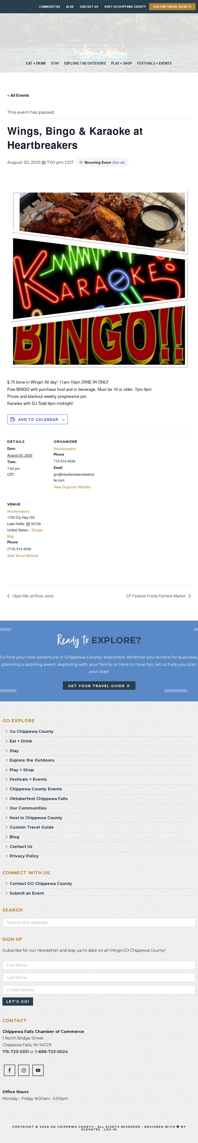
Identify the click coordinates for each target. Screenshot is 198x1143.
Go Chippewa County (32, 731)
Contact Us (89, 6)
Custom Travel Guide (170, 6)
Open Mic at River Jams (33, 596)
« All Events (18, 95)
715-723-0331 (15, 1051)
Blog (70, 6)
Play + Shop (22, 770)
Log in (110, 1129)
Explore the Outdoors (32, 760)
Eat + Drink (21, 741)
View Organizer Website (72, 486)
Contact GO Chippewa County (41, 883)
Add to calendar (38, 419)
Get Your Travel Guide (97, 686)
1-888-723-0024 (51, 1051)
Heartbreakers (65, 448)
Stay (14, 751)
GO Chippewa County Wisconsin (99, 34)
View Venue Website (22, 555)
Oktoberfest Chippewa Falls (39, 798)
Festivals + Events (28, 779)
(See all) (118, 162)
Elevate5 (90, 1129)
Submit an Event (27, 893)
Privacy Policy (24, 856)
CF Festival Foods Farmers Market (156, 596)
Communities (49, 6)
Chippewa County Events (36, 789)
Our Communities (28, 808)
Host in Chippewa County (125, 6)
